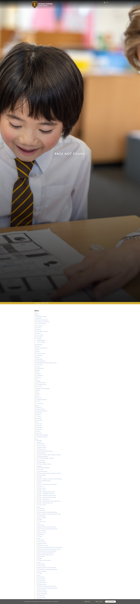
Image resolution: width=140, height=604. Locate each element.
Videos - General (42, 504)
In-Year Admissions (42, 323)
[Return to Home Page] (42, 4)
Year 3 (39, 538)
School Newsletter (41, 340)
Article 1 (39, 414)
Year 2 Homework (42, 530)
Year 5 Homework (42, 589)
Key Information (39, 344)
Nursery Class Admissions (43, 320)
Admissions (39, 318)
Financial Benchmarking (42, 348)
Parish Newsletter (41, 342)
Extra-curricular (40, 403)
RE (38, 395)
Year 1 (39, 506)
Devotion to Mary (42, 447)
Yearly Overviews (42, 382)
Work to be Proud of (43, 591)
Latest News (39, 412)
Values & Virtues (42, 449)
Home (37, 313)
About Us (37, 315)
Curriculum (38, 366)
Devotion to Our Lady (43, 545)
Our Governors (40, 325)
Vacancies (39, 333)
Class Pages (39, 440)
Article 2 (39, 416)
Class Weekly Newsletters (44, 467)
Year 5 (39, 575)
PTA (37, 422)
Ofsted (38, 351)
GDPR (38, 349)
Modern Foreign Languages (43, 388)
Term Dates (39, 429)
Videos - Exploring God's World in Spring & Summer (49, 501)
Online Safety (39, 420)
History (39, 377)
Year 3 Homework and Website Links (46, 552)
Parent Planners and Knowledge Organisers (48, 512)
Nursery (39, 442)
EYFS (39, 401)
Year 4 (39, 562)
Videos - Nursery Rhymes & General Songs (48, 484)
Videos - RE (41, 486)
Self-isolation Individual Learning (46, 451)
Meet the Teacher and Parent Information (47, 527)
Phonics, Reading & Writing (44, 480)
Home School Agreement (42, 410)
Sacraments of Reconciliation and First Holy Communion (50, 547)
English (39, 373)
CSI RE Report (39, 364)
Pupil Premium (40, 355)
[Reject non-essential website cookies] (99, 602)
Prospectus (39, 329)
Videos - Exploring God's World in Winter (47, 497)
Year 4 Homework (42, 571)
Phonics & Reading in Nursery (45, 464)
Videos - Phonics (42, 488)
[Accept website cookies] (110, 602)
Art (38, 371)
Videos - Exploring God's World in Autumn (47, 495)
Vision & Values (40, 335)
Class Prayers (41, 443)
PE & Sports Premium (41, 353)
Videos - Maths (42, 490)
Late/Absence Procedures (42, 436)
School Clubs (39, 423)
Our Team (39, 327)
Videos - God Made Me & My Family (46, 493)
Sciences (39, 397)
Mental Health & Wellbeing (42, 435)
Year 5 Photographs (43, 593)
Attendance (39, 407)
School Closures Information (45, 560)
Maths (39, 381)
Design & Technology (42, 399)
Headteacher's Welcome (42, 316)
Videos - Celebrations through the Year (47, 491)
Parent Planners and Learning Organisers (47, 551)
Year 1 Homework (42, 517)
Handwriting (41, 534)
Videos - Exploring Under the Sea (46, 502)
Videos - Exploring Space (44, 499)
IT (38, 379)
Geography (40, 375)
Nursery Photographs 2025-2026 (47, 458)
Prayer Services (42, 510)
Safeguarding (39, 359)
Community (39, 338)
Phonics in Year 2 (42, 532)
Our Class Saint (42, 445)
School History (40, 336)
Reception (40, 466)
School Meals (39, 427)
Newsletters (39, 418)
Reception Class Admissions (43, 321)
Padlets (40, 477)
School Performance (41, 361)
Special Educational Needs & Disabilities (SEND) (47, 362)
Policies (38, 346)
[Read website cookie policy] (87, 602)
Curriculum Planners (43, 471)
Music (39, 390)
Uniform (38, 431)
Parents (40, 386)
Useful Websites (42, 462)
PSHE (39, 394)
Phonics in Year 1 (42, 521)
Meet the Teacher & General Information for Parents (50, 454)
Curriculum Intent (40, 368)
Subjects (38, 370)
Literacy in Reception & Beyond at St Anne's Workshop (50, 478)
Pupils (37, 439)
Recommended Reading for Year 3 (46, 554)
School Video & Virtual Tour (42, 331)
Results (38, 357)
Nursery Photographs (43, 456)
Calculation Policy (42, 384)
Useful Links (39, 433)
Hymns (40, 482)
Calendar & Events (40, 409)
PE (38, 392)
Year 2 (39, 523)
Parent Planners (42, 453)
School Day (39, 425)
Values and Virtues (43, 543)
